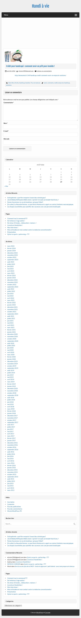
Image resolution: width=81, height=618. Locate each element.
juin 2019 (10, 375)
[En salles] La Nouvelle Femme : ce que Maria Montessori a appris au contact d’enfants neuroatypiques (40, 204)
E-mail (6, 131)
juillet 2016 (11, 454)
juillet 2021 (11, 318)
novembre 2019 (12, 364)
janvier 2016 (11, 467)
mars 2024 (10, 246)
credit (56, 83)
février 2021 (11, 330)
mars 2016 (10, 463)
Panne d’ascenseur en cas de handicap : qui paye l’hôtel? (25, 202)
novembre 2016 (12, 445)
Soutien (27, 83)
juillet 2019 (11, 373)
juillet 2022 (11, 291)
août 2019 (10, 370)
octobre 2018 (11, 393)
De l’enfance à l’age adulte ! (16, 221)
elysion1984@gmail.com (25, 71)
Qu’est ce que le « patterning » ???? (18, 234)
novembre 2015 (12, 472)
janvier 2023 (11, 278)
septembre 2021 (12, 314)
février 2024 (11, 248)
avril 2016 (10, 461)
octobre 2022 (11, 284)
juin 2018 (10, 402)
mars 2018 (10, 409)
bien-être (11, 83)
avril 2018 (10, 406)
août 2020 (10, 343)
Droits (17, 83)
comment (50, 83)
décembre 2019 (12, 361)
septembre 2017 (12, 422)
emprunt (61, 83)
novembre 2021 (12, 309)
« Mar (6, 186)
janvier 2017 (11, 440)
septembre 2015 (12, 477)
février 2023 (11, 275)
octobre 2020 (11, 339)
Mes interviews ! (12, 227)
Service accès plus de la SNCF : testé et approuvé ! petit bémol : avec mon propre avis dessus (44, 566)
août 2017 (10, 425)
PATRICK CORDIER (13, 564)
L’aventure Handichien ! (15, 225)
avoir (45, 83)
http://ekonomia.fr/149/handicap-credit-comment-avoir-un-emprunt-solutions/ (40, 75)
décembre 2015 (12, 470)
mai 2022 (10, 296)
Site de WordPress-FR (14, 511)
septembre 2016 (12, 449)
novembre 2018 (12, 391)
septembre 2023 (12, 260)
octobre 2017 (11, 420)
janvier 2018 (11, 413)
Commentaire (9, 102)
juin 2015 (10, 483)
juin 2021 (10, 321)
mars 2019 (10, 382)
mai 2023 (10, 269)
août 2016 (10, 452)
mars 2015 (10, 490)
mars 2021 (10, 327)
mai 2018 (10, 404)
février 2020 (11, 357)
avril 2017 (10, 434)
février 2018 (11, 411)
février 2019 (11, 384)
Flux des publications (14, 506)
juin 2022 (10, 293)
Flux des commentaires (14, 509)
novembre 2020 (12, 336)
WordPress (39, 612)
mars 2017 (10, 436)
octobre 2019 (11, 366)
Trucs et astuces (35, 83)
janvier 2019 (11, 386)
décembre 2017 (12, 415)
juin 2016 (10, 456)
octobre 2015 (11, 474)
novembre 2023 (12, 255)
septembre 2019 (12, 368)
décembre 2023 (12, 253)
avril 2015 (10, 488)
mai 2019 (10, 377)
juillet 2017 (11, 427)
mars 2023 (10, 273)
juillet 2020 (11, 345)
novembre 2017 (12, 418)
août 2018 (10, 397)
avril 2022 (10, 298)
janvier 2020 (11, 359)
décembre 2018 (12, 388)
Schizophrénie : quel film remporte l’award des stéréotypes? (26, 198)
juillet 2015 (11, 481)
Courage (47, 612)
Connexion (10, 504)
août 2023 (10, 262)
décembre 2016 (12, 443)
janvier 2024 (11, 250)
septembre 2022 (12, 287)
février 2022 (11, 302)
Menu (6, 15)
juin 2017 (10, 429)
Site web (6, 139)
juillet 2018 (11, 400)
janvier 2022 (11, 305)
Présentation (11, 232)
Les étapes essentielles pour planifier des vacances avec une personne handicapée (34, 207)
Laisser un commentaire (44, 71)
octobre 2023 (11, 257)
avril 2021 (10, 325)
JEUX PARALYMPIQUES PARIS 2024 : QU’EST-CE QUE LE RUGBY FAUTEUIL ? (33, 200)
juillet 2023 (11, 264)
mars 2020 (10, 355)
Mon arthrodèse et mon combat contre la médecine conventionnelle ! (29, 230)
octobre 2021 (11, 311)
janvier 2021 (11, 332)
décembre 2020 (12, 334)
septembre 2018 (12, 395)
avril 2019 (10, 379)
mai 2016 (10, 458)
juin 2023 (10, 266)
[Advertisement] (40, 34)
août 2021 (10, 316)
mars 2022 (10, 300)
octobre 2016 (11, 447)
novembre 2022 (12, 282)
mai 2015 (10, 486)
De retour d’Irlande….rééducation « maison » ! (22, 223)
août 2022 (10, 289)
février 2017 (11, 438)
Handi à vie (40, 6)
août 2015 (10, 479)
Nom (6, 123)
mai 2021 (10, 323)
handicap (22, 83)
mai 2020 (10, 350)
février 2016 (11, 465)
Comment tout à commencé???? (17, 218)
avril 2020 (10, 352)
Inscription (10, 502)
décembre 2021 (12, 307)
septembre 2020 (12, 341)
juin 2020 (10, 348)
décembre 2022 (12, 280)
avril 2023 (10, 271)
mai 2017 (10, 431)
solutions (9, 85)
